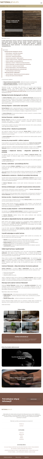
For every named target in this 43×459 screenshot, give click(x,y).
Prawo (21, 437)
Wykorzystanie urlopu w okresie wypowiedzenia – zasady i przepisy (12, 316)
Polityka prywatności (8, 457)
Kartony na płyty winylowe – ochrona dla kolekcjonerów (16, 67)
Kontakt (21, 425)
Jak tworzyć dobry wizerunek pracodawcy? (21, 448)
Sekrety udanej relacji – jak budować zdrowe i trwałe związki (21, 378)
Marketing (21, 434)
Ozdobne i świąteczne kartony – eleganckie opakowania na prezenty (19, 59)
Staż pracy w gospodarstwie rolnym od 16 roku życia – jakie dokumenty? (30, 316)
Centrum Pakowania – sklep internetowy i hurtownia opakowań (17, 74)
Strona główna (3, 6)
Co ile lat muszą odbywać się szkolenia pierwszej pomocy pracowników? (21, 447)
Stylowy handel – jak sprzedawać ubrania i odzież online (21, 451)
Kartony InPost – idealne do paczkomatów (14, 56)
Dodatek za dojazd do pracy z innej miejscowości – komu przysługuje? (21, 450)
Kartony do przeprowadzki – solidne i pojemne (14, 58)
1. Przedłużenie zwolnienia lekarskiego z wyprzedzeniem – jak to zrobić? (12, 327)
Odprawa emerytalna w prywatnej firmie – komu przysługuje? (30, 327)
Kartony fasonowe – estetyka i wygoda (13, 54)
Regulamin (27, 457)
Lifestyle (21, 432)
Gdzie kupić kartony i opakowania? (12, 72)
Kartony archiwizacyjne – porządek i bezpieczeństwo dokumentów (18, 64)
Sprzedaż (21, 439)
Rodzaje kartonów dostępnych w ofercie (13, 51)
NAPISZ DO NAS (34, 399)
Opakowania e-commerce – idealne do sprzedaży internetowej (17, 62)
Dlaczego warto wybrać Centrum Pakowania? (14, 75)
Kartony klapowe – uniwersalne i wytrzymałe (14, 53)
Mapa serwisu (18, 457)
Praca (7, 6)
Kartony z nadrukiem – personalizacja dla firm (14, 61)
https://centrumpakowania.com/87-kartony (16, 91)
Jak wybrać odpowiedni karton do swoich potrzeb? (16, 69)
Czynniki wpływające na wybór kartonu (13, 70)
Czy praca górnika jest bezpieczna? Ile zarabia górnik (21, 357)
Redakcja (21, 423)
